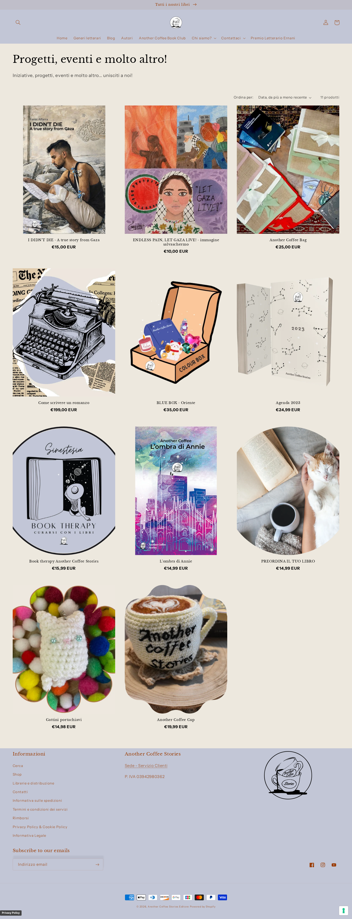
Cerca (18, 766)
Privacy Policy (11, 912)
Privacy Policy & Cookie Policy (40, 827)
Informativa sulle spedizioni (37, 800)
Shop (17, 774)
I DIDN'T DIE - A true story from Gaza (64, 240)
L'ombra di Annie (176, 561)
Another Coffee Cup (176, 720)
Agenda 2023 (288, 403)
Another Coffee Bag (288, 240)
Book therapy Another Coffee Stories (63, 561)
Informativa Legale (29, 835)
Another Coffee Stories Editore (168, 906)
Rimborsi (21, 818)
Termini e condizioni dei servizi (40, 809)
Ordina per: (244, 97)
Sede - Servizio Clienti (146, 765)
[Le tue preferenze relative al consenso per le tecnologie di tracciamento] (343, 910)
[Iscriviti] (97, 864)
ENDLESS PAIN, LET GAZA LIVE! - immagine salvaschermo (176, 242)
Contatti (20, 792)
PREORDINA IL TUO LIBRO (288, 561)
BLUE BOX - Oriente (176, 403)
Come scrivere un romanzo (63, 403)
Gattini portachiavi (64, 720)
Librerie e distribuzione (33, 783)
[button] (18, 22)
